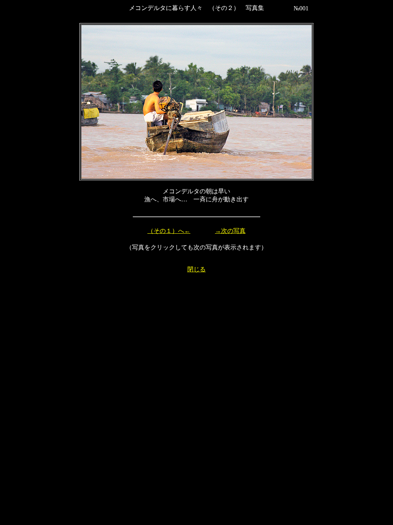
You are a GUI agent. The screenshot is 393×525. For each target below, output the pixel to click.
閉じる (196, 269)
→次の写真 (230, 231)
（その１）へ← (168, 231)
